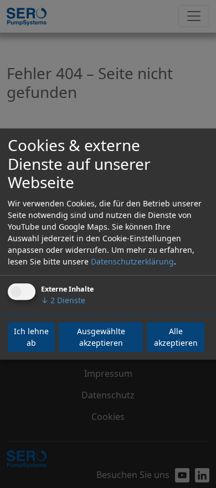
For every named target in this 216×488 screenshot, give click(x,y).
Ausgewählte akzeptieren (101, 337)
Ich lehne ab (31, 337)
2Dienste (63, 300)
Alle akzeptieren (176, 337)
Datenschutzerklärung (132, 261)
